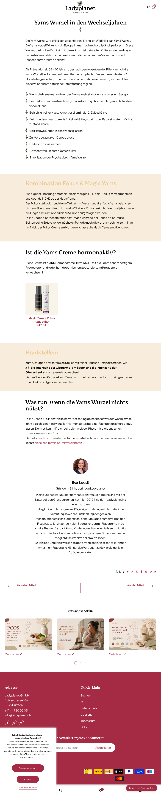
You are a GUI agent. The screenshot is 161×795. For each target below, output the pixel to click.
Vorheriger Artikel (26, 585)
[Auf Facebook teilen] (128, 571)
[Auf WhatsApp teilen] (151, 571)
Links (83, 727)
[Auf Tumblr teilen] (141, 571)
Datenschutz (88, 708)
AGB (83, 702)
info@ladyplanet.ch (18, 715)
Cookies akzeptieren (28, 768)
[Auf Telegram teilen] (146, 571)
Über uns (86, 714)
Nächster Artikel (135, 585)
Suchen (85, 695)
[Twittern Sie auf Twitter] (132, 571)
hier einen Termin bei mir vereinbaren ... (60, 442)
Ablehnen (28, 779)
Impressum (87, 721)
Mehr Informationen (28, 788)
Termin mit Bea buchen (141, 788)
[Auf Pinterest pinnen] (137, 571)
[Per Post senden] (155, 571)
